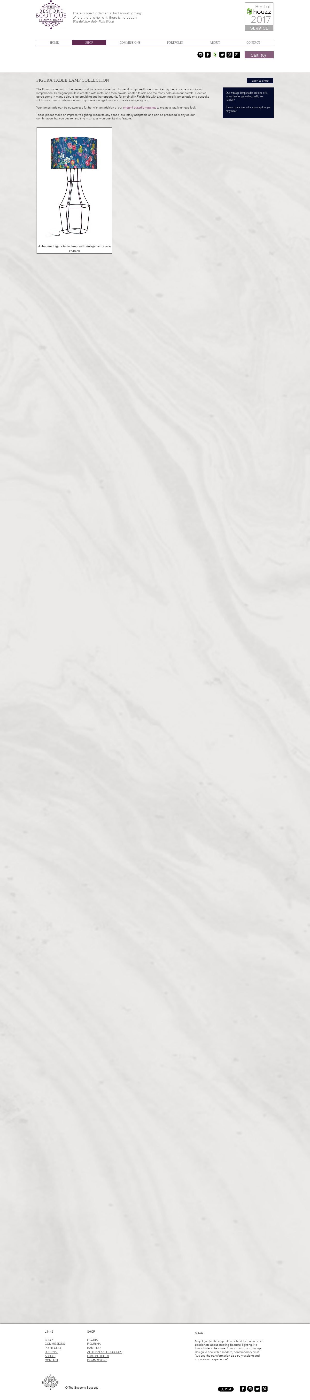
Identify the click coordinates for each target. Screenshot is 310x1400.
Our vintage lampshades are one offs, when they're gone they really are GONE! (247, 96)
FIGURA (92, 1340)
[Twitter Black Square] (222, 55)
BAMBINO (94, 1348)
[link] (258, 55)
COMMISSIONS (55, 1343)
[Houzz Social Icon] (215, 55)
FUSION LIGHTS (98, 1356)
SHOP (49, 1340)
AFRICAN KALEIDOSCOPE (104, 1352)
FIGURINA (94, 1343)
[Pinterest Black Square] (229, 55)
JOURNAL (51, 1352)
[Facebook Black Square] (208, 55)
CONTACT (51, 1360)
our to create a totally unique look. (157, 107)
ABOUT (50, 1356)
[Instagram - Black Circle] (200, 55)
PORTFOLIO (53, 1348)
